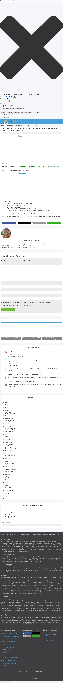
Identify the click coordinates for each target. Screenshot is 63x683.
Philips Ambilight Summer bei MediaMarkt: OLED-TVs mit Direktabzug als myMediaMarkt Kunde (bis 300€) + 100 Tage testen (10, 636)
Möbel (6, 465)
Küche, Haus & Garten (10, 455)
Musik (6, 461)
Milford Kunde (11, 368)
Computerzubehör (9, 420)
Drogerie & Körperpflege (11, 425)
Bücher (6, 415)
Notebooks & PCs (9, 468)
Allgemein (7, 401)
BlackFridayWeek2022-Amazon (12, 413)
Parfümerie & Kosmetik (10, 469)
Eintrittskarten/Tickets (10, 429)
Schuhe (6, 482)
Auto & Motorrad (9, 405)
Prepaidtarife (8, 476)
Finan (6, 434)
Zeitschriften (8, 498)
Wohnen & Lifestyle (9, 497)
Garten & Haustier (9, 437)
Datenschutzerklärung (8, 116)
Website (3, 296)
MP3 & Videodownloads (10, 460)
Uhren (6, 495)
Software (7, 484)
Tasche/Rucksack (9, 490)
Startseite (2, 125)
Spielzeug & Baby (9, 485)
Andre (12, 133)
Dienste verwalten (7, 106)
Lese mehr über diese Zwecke (10, 110)
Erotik (6, 433)
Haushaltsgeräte (9, 444)
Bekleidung (7, 410)
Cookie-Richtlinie (7, 114)
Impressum (6, 117)
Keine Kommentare (57, 133)
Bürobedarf (7, 417)
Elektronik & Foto (9, 431)
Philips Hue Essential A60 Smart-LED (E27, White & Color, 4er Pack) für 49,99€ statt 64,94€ (31, 339)
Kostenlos (7, 453)
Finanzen (7, 436)
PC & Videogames (9, 471)
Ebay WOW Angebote (10, 428)
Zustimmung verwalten (6, 682)
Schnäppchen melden (51, 635)
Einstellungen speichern (26, 112)
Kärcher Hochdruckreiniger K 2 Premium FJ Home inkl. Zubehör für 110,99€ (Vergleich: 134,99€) (38, 377)
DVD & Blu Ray (8, 426)
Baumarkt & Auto (9, 409)
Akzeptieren (3, 112)
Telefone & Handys (9, 492)
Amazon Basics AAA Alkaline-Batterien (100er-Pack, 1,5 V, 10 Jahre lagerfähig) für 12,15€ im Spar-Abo (52, 339)
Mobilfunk (7, 458)
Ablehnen (10, 112)
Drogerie (7, 423)
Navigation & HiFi (9, 466)
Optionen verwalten (8, 105)
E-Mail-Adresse (5, 290)
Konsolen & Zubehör (10, 452)
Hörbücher (7, 445)
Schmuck (7, 481)
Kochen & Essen (9, 450)
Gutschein (7, 439)
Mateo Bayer (11, 360)
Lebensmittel (8, 457)
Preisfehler (7, 474)
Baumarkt (7, 407)
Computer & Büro (9, 418)
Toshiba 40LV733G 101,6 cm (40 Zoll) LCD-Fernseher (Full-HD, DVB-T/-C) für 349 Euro (30, 129)
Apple (6, 402)
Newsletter (49, 637)
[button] (31, 48)
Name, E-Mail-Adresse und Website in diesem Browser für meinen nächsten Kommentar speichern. (27, 302)
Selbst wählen (16, 112)
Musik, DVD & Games (10, 463)
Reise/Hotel (7, 479)
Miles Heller (11, 377)
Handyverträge (8, 442)
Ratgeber (7, 477)
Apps (6, 404)
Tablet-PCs (7, 489)
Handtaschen (8, 441)
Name (3, 284)
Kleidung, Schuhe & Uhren (11, 449)
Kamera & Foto (8, 447)
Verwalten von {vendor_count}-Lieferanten (13, 108)
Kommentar (5, 264)
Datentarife (7, 421)
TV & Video (9, 125)
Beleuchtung (8, 412)
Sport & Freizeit (8, 487)
